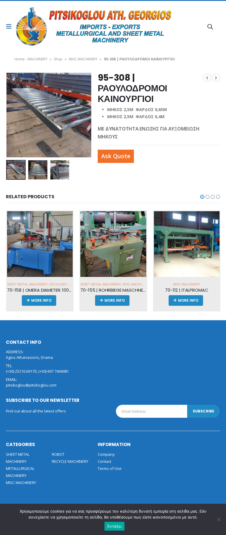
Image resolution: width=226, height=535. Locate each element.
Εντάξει (114, 526)
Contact (104, 461)
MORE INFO (41, 300)
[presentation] (13, 114)
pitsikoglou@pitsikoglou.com (31, 385)
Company (106, 454)
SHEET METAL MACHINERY (27, 284)
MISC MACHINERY (83, 59)
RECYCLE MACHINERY (70, 461)
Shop (58, 59)
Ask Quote (115, 156)
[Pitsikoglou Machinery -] (31, 26)
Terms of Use (110, 468)
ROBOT (58, 454)
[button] (202, 196)
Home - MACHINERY (30, 59)
